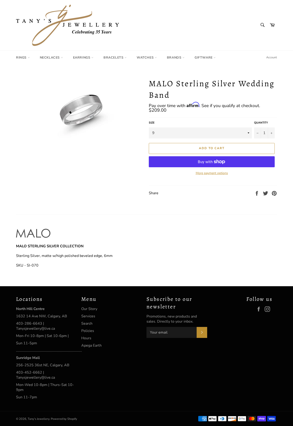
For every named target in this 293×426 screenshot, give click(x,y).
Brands (174, 57)
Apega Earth (91, 345)
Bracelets (114, 57)
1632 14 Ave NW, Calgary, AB (41, 316)
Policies (87, 330)
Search (86, 323)
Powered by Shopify (64, 419)
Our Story (89, 308)
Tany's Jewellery (38, 419)
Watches (146, 57)
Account (271, 57)
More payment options (212, 173)
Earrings (82, 57)
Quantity (261, 122)
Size (152, 122)
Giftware (204, 57)
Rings (22, 57)
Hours (86, 338)
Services (88, 316)
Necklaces (50, 57)
